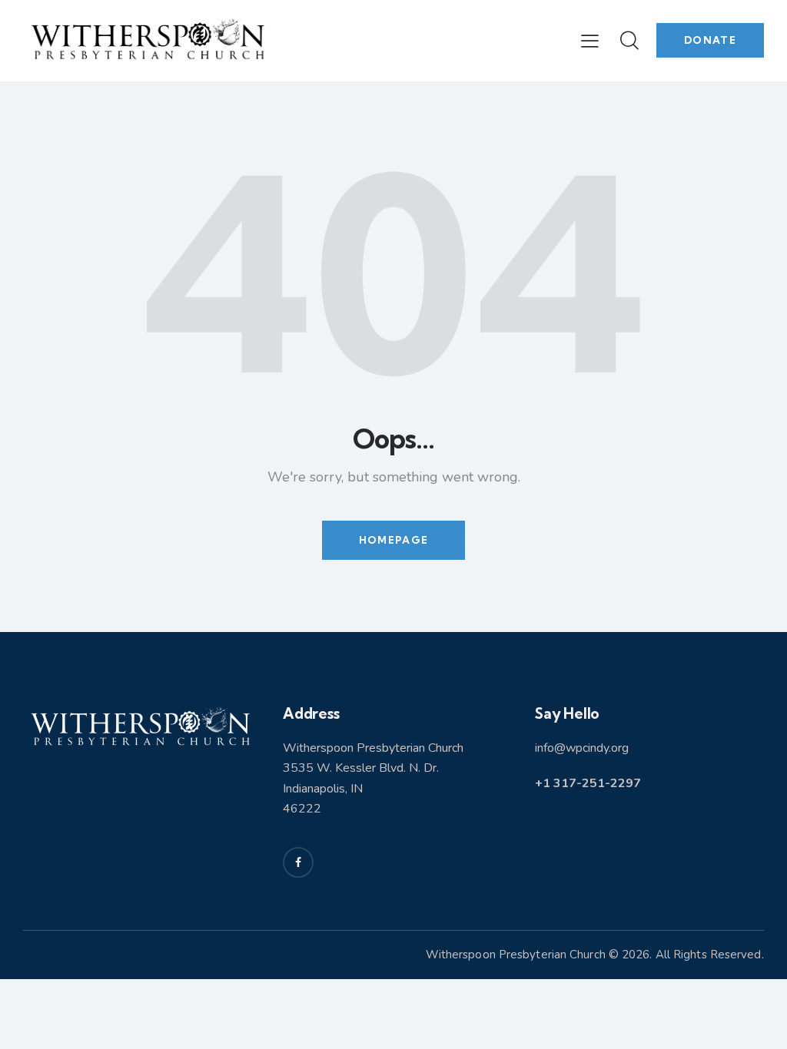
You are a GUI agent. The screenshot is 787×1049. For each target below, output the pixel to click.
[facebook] (298, 862)
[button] (590, 40)
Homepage (393, 540)
